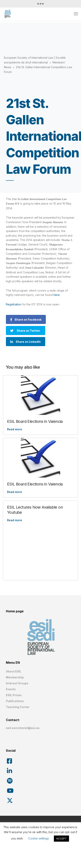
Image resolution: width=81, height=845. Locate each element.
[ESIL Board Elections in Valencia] (40, 395)
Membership (15, 677)
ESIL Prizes (14, 695)
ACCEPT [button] (61, 838)
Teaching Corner (17, 707)
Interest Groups (17, 683)
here (56, 294)
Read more (14, 429)
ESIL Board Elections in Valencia (35, 421)
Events (11, 689)
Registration (13, 304)
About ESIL (13, 671)
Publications (15, 701)
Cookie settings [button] (38, 838)
